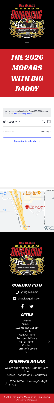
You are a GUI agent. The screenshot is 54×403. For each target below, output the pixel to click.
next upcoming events (23, 113)
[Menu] (27, 44)
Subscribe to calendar (25, 141)
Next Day (45, 131)
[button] (22, 306)
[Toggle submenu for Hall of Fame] (49, 341)
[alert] (27, 112)
